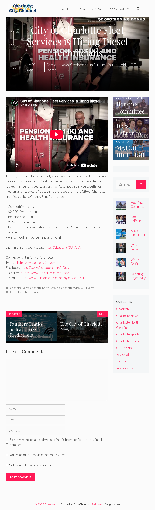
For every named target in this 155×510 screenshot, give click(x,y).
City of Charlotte (32, 292)
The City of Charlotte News (81, 326)
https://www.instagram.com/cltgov (45, 273)
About (97, 8)
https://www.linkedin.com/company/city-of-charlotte (55, 278)
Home (64, 8)
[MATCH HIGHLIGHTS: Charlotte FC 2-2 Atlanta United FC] (131, 158)
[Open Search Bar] (138, 8)
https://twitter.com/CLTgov (36, 262)
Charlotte (16, 292)
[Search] (141, 184)
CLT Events (87, 287)
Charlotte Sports (128, 334)
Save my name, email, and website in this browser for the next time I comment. (56, 442)
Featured (122, 354)
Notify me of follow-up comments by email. (38, 455)
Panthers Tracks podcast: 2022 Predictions (25, 329)
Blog (81, 8)
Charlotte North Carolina (45, 287)
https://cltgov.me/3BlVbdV (63, 247)
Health (121, 361)
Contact (117, 8)
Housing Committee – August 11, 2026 (138, 208)
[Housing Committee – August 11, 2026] (131, 114)
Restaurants (124, 368)
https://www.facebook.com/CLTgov (45, 268)
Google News (112, 504)
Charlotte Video (70, 287)
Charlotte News (19, 287)
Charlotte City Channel (75, 504)
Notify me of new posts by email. (31, 465)
